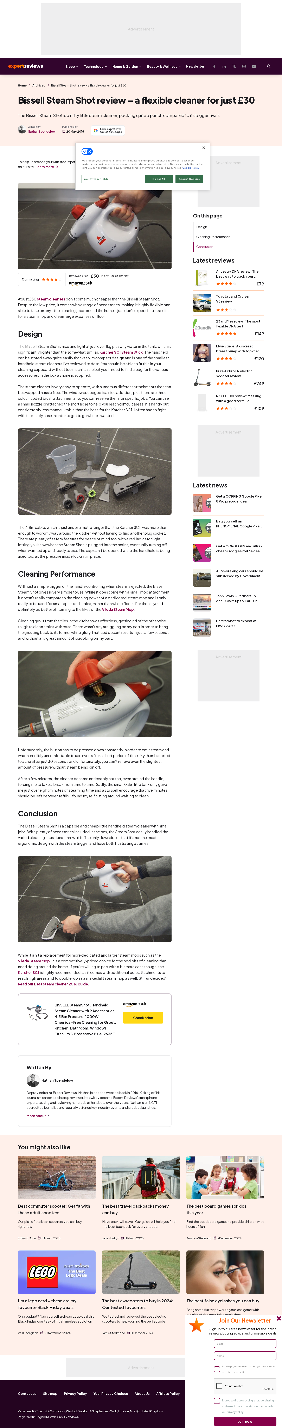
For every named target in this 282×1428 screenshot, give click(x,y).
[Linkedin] (224, 66)
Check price (143, 1017)
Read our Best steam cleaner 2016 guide (53, 984)
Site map (50, 1393)
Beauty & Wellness (162, 66)
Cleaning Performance (213, 237)
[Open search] (269, 66)
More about (36, 1116)
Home (22, 85)
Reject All (159, 178)
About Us (142, 1393)
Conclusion (204, 246)
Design (201, 227)
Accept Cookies (189, 178)
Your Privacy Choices (111, 1393)
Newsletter (195, 66)
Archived (38, 85)
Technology (94, 66)
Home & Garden (125, 66)
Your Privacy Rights (96, 178)
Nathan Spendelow (42, 131)
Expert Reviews (22, 66)
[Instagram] (244, 66)
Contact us (27, 1393)
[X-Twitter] (234, 66)
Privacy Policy (75, 1393)
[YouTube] (254, 66)
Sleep (70, 66)
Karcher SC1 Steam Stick (121, 352)
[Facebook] (214, 66)
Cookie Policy (190, 167)
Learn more (45, 167)
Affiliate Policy (168, 1393)
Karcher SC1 (28, 972)
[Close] (203, 147)
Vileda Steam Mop (118, 609)
